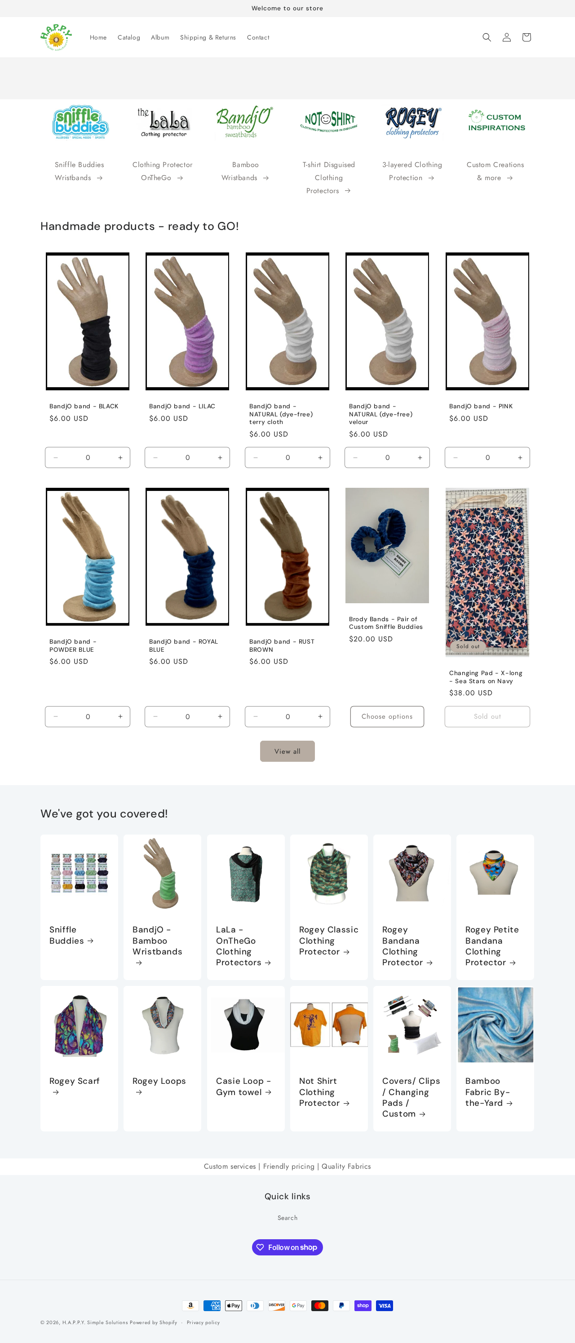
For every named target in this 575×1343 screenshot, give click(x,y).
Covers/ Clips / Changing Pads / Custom (411, 1097)
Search (288, 1217)
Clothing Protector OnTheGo (163, 171)
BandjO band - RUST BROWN (281, 646)
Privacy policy (203, 1321)
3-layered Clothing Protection (412, 171)
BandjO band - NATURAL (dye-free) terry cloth (281, 414)
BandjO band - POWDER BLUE (73, 646)
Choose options (387, 717)
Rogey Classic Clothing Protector (328, 941)
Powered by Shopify (153, 1322)
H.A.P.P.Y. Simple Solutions (95, 1322)
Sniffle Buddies (66, 935)
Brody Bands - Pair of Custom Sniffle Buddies (386, 623)
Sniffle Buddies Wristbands (79, 171)
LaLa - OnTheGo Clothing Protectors (238, 946)
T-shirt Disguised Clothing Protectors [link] (329, 177)
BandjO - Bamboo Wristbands (157, 941)
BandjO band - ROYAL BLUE (183, 646)
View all (287, 751)
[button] (487, 37)
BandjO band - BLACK (84, 406)
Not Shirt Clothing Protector (319, 1092)
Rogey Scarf (74, 1081)
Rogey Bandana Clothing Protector (402, 946)
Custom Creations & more (495, 171)
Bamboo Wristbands (240, 171)
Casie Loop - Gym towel (243, 1086)
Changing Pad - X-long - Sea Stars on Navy (485, 677)
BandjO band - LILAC (182, 406)
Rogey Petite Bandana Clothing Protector (492, 946)
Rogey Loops (159, 1081)
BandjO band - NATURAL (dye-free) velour (380, 414)
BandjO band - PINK (481, 406)
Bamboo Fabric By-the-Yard (487, 1092)
